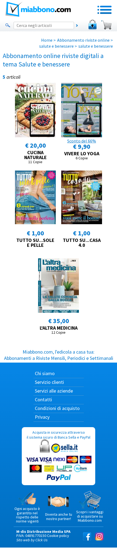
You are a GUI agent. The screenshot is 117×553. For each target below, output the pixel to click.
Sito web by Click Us (32, 539)
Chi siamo (45, 373)
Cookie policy (58, 535)
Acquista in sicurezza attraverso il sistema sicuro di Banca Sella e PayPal (58, 435)
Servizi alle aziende (54, 391)
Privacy (42, 417)
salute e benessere (56, 46)
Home (47, 40)
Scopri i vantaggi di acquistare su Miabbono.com (89, 516)
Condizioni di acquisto (57, 408)
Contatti (43, 399)
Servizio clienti (49, 382)
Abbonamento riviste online (83, 40)
